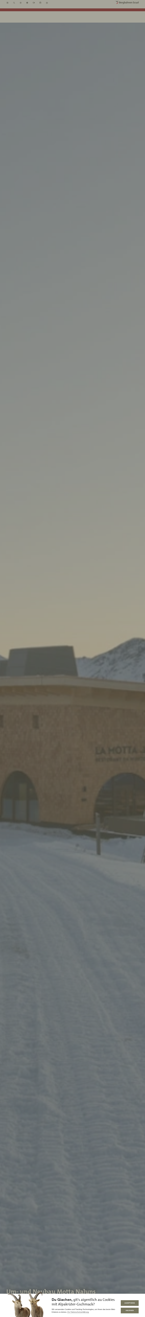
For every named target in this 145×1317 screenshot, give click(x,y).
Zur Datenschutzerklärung (78, 1312)
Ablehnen (130, 1310)
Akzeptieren (129, 1303)
